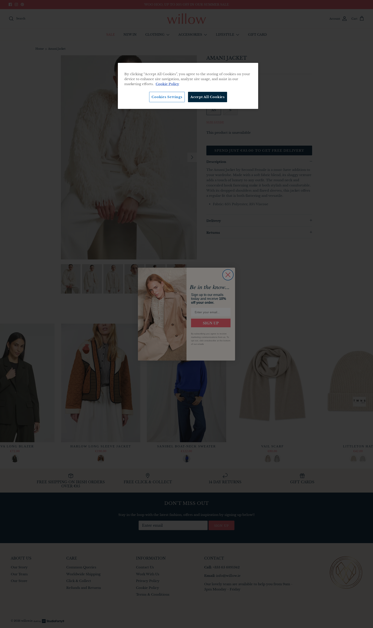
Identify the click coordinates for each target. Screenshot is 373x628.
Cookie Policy (167, 84)
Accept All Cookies (207, 97)
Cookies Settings (167, 97)
